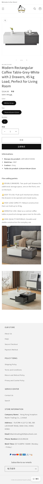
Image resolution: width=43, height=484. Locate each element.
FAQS (7, 339)
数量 (3, 127)
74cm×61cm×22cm (11, 112)
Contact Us (9, 395)
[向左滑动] (16, 60)
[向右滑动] (26, 60)
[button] (3, 8)
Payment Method (11, 350)
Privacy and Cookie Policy (14, 380)
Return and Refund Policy (14, 375)
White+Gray (9, 103)
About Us (8, 334)
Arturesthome (18, 479)
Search (7, 401)
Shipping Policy (11, 364)
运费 (10, 95)
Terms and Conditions (13, 370)
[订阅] (35, 469)
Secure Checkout (11, 344)
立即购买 (21, 147)
